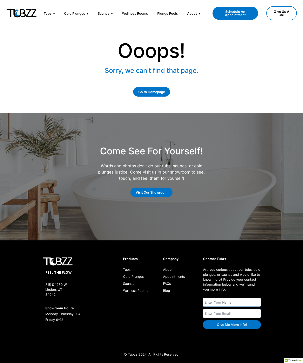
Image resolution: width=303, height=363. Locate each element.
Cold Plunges (74, 13)
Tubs (48, 13)
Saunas (103, 13)
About (192, 13)
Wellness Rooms (135, 13)
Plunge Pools (167, 13)
